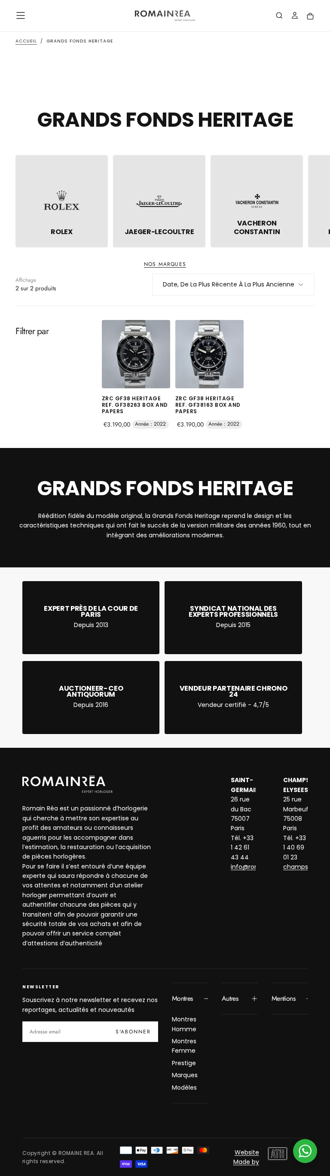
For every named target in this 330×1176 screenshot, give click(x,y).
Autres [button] (230, 998)
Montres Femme (184, 1046)
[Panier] (310, 16)
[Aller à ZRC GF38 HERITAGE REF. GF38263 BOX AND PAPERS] (136, 354)
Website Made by (246, 1157)
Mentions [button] (283, 998)
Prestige (184, 1063)
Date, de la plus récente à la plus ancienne (228, 284)
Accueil (26, 41)
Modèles (184, 1087)
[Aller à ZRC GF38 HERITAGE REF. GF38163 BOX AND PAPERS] (209, 354)
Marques (185, 1075)
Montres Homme (184, 1024)
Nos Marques (165, 264)
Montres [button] (182, 998)
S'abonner (133, 1032)
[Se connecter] (294, 16)
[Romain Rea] (67, 784)
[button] (20, 15)
